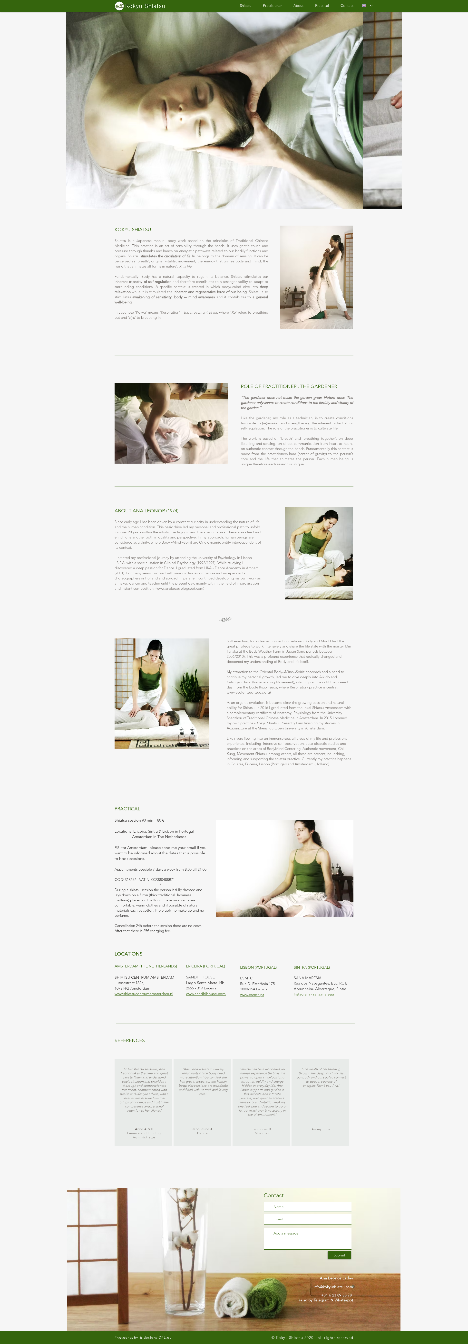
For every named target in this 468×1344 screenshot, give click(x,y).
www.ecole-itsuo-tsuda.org (248, 692)
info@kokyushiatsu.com (333, 1286)
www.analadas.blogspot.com (179, 588)
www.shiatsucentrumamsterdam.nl (144, 993)
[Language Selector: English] (367, 5)
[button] (234, 109)
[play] (391, 205)
